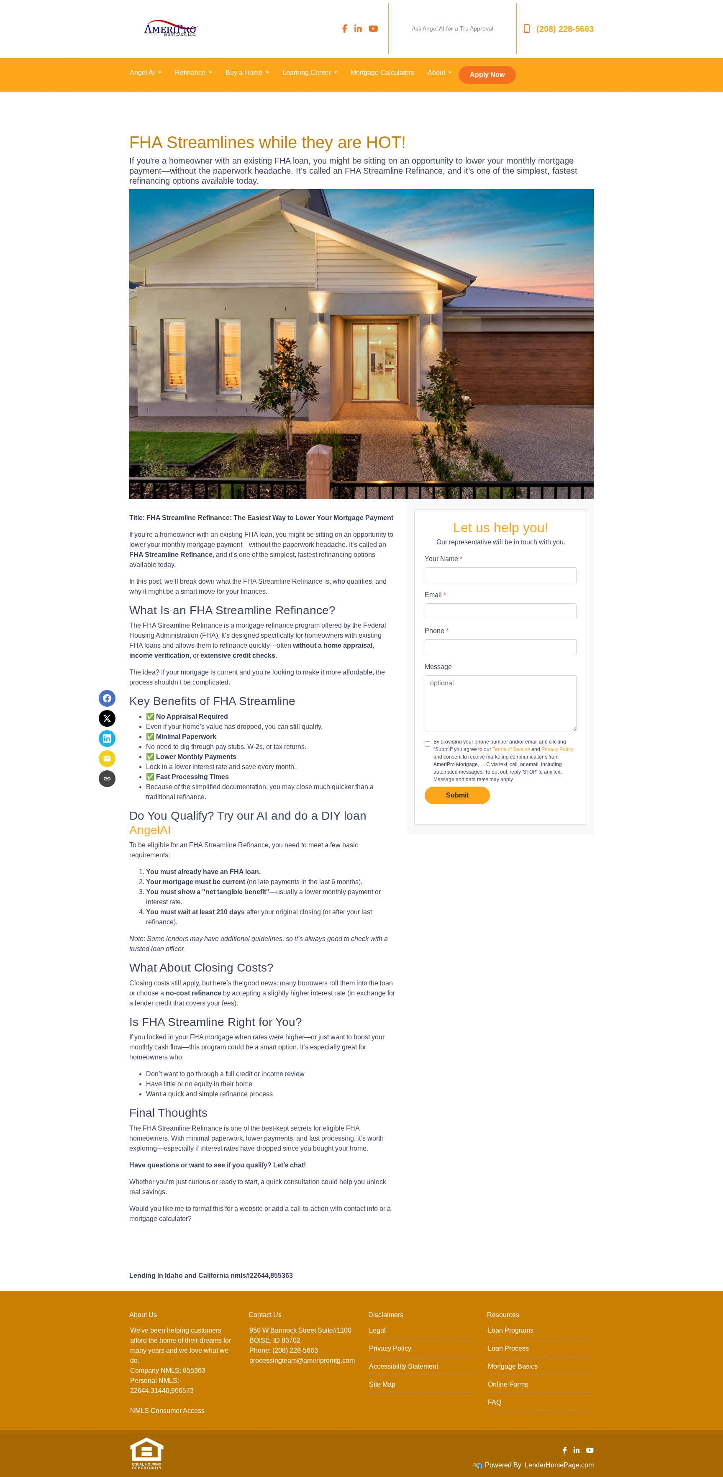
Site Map (382, 1384)
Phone (437, 630)
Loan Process (508, 1348)
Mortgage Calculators (382, 72)
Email (435, 594)
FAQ (494, 1402)
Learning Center (307, 72)
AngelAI (150, 829)
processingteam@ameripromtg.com (302, 1360)
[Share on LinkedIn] (107, 738)
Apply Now (487, 74)
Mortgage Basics (513, 1366)
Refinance (191, 72)
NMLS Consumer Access (167, 1410)
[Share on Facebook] (107, 698)
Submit (457, 795)
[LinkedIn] (358, 28)
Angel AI (143, 72)
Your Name (443, 558)
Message (438, 666)
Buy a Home (245, 72)
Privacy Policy (557, 749)
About (437, 72)
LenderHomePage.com (559, 1465)
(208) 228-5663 (565, 28)
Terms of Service (511, 749)
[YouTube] (373, 28)
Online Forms (508, 1384)
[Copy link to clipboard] (107, 778)
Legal (377, 1330)
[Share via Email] (107, 758)
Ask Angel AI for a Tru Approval (452, 28)
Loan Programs (510, 1330)
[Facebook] (345, 28)
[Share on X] (107, 718)
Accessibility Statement (403, 1366)
